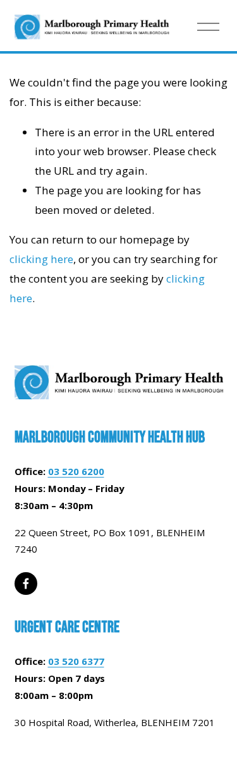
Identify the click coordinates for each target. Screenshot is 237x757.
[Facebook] (26, 583)
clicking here (41, 259)
